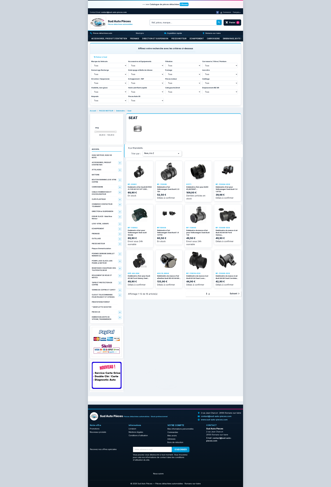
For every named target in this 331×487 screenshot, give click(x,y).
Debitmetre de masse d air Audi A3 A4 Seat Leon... (197, 277)
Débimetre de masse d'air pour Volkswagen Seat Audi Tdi (198, 232)
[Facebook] (217, 12)
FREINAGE (96, 234)
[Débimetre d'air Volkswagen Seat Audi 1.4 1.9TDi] (169, 215)
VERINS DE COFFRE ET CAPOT (103, 290)
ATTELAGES (96, 170)
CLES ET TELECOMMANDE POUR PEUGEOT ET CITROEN (103, 296)
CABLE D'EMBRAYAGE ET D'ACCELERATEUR (101, 193)
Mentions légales (136, 432)
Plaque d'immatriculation (101, 248)
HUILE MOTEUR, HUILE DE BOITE (102, 156)
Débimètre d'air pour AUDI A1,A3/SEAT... (197, 188)
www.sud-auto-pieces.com (214, 419)
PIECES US (96, 312)
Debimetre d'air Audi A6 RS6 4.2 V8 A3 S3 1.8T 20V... (140, 188)
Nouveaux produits (98, 432)
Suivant (235, 293)
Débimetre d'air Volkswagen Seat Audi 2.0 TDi (168, 189)
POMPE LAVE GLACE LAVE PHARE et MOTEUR (102, 262)
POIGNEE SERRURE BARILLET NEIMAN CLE (103, 255)
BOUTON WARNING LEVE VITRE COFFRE (104, 181)
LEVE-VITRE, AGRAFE (100, 224)
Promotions (94, 429)
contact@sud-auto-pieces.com (114, 12)
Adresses (171, 439)
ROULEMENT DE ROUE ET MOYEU (102, 276)
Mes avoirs (172, 435)
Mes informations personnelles (180, 429)
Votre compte (175, 425)
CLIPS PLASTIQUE (99, 199)
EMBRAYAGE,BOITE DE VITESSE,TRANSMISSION (101, 318)
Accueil (95, 149)
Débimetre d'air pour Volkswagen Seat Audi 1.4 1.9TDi (226, 189)
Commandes (172, 432)
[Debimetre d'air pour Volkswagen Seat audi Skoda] (139, 215)
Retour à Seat (101, 57)
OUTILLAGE (96, 238)
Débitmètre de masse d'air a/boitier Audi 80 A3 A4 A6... (169, 277)
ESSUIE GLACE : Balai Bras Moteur (102, 217)
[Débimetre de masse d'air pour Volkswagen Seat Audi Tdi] (198, 215)
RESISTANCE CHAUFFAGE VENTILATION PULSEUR (104, 269)
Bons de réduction (175, 442)
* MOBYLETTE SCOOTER (101, 307)
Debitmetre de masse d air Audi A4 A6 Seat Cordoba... (227, 277)
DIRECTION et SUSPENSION (102, 211)
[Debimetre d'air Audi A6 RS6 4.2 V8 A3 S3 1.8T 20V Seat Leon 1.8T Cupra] (139, 171)
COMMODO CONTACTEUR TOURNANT (102, 205)
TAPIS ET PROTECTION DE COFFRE (102, 284)
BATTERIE (95, 175)
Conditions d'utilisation (138, 435)
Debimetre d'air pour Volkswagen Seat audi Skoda (137, 232)
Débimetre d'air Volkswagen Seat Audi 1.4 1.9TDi (168, 232)
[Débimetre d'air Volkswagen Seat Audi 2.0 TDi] (169, 171)
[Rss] (98, 467)
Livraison (132, 429)
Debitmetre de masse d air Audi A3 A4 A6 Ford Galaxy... (227, 232)
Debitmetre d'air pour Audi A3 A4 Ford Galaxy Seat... (139, 277)
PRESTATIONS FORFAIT (101, 302)
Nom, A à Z (162, 153)
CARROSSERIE (97, 187)
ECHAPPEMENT (98, 229)
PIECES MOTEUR (98, 244)
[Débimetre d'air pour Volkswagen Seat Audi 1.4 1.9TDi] (227, 171)
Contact (93, 12)
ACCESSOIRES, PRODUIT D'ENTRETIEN (101, 163)
